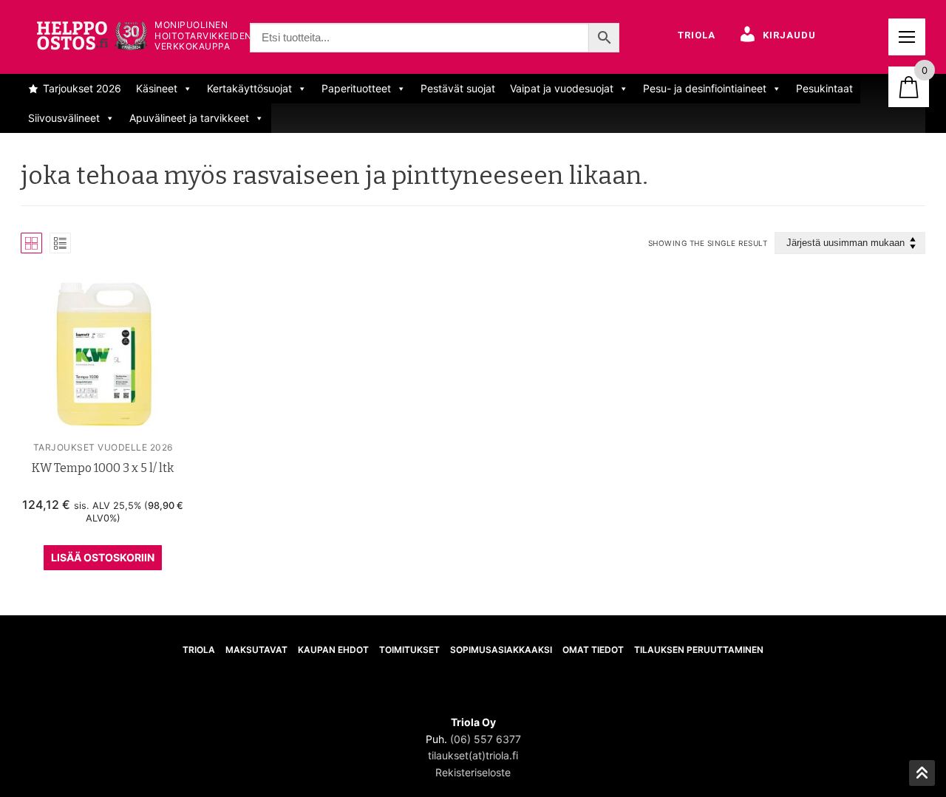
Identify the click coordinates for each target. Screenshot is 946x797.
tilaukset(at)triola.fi (473, 755)
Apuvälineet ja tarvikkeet (189, 118)
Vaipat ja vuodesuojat (561, 88)
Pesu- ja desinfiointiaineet (704, 88)
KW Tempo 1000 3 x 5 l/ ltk (103, 468)
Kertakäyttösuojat (249, 88)
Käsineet (156, 88)
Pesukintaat (824, 88)
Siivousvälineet (64, 118)
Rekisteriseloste (473, 772)
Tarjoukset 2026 (82, 88)
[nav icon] (906, 36)
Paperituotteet (356, 88)
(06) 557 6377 (485, 739)
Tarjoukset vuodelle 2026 (103, 447)
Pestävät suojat (458, 88)
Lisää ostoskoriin (102, 557)
